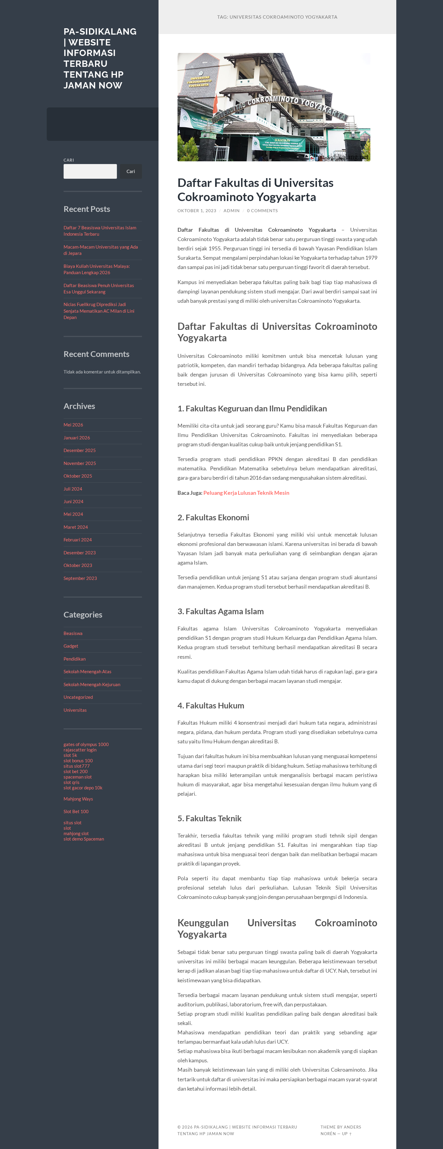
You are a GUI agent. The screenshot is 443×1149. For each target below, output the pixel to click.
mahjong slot (76, 833)
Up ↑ (347, 1133)
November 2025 (80, 463)
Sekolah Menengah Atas (88, 671)
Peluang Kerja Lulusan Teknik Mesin (246, 492)
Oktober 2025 (78, 475)
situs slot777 (77, 766)
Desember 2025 (80, 450)
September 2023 (80, 578)
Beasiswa (73, 633)
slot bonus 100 (78, 760)
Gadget (71, 646)
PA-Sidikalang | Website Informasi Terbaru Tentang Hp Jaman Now (100, 58)
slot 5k (70, 755)
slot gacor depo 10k (83, 787)
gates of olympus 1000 (86, 744)
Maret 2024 (76, 527)
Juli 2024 (73, 488)
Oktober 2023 (78, 565)
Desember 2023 (80, 552)
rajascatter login (80, 749)
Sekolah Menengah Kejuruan (92, 684)
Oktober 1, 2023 (197, 210)
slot (67, 828)
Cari (69, 160)
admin (232, 210)
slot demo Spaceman (84, 838)
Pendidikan (75, 658)
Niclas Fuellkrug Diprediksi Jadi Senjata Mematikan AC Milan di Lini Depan (99, 311)
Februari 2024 (78, 539)
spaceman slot (78, 776)
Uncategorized (78, 697)
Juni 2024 (73, 501)
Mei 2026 (73, 424)
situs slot (73, 822)
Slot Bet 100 (76, 811)
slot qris (72, 782)
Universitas (75, 710)
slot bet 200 (76, 771)
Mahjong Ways (78, 798)
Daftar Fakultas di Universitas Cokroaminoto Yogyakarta (256, 189)
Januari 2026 (77, 437)
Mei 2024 (73, 514)
